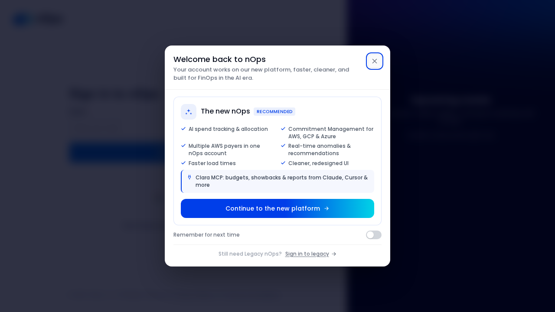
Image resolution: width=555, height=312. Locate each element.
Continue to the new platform (272, 208)
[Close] (375, 61)
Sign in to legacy (307, 253)
